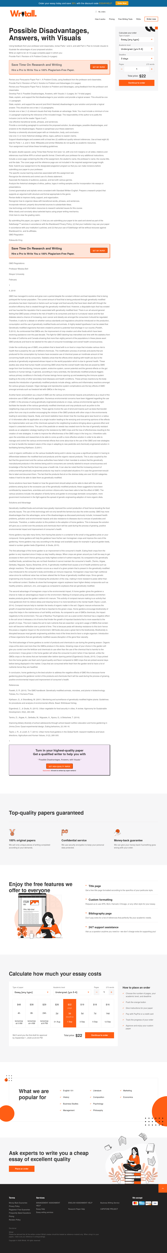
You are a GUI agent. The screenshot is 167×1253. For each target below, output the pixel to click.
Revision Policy (15, 1219)
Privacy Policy (14, 1206)
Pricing (112, 19)
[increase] (151, 69)
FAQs (138, 19)
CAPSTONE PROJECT (109, 1209)
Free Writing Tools (125, 19)
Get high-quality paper (59, 766)
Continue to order (99, 1035)
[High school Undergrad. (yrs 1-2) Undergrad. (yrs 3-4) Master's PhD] (72, 992)
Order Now (122, 3)
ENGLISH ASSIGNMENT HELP (80, 1202)
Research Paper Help (76, 1209)
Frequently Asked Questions (20, 1213)
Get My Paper (99, 67)
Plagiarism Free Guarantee (19, 1209)
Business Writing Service (109, 1202)
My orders (102, 11)
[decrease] (121, 69)
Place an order (21, 1168)
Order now (151, 19)
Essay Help (40, 1209)
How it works (100, 19)
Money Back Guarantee (18, 1202)
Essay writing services (44, 1212)
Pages (121, 64)
